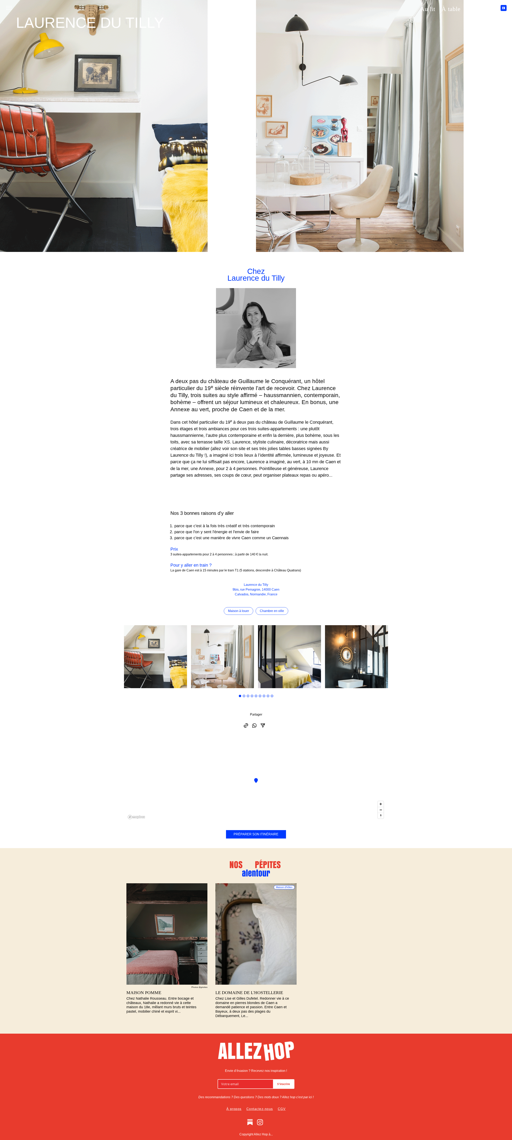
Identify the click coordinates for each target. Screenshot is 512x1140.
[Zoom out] (381, 810)
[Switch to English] (17, 117)
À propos (234, 1109)
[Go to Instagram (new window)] (17, 139)
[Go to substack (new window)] (250, 1122)
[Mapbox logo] (136, 817)
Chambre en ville (272, 611)
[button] (240, 696)
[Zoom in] (381, 804)
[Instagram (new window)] (260, 1122)
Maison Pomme (143, 992)
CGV (282, 1109)
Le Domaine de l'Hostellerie (249, 992)
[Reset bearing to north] (381, 816)
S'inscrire (283, 1084)
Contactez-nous (259, 1109)
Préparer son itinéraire (256, 834)
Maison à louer (238, 611)
